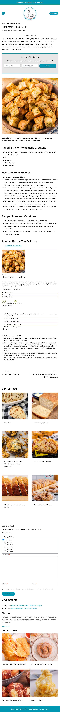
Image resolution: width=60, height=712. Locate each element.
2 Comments (21, 30)
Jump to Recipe (31, 35)
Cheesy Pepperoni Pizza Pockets (14, 664)
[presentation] (15, 406)
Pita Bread (8, 423)
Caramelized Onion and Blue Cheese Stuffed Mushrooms (45, 374)
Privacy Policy (44, 709)
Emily (5, 30)
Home (3, 23)
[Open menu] (3, 13)
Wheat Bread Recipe (42, 423)
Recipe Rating (7, 533)
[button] (2, 312)
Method (20, 303)
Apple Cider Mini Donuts (43, 505)
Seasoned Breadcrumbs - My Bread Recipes (26, 605)
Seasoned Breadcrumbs (13, 246)
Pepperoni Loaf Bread (42, 461)
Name (5, 584)
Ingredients (10, 303)
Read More (5, 626)
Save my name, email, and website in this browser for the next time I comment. (28, 589)
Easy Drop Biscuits (37, 700)
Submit (48, 66)
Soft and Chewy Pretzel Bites (13, 700)
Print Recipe (6, 289)
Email (34, 584)
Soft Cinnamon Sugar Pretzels (41, 664)
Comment (6, 555)
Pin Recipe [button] (16, 289)
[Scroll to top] (56, 705)
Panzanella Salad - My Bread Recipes (24, 608)
